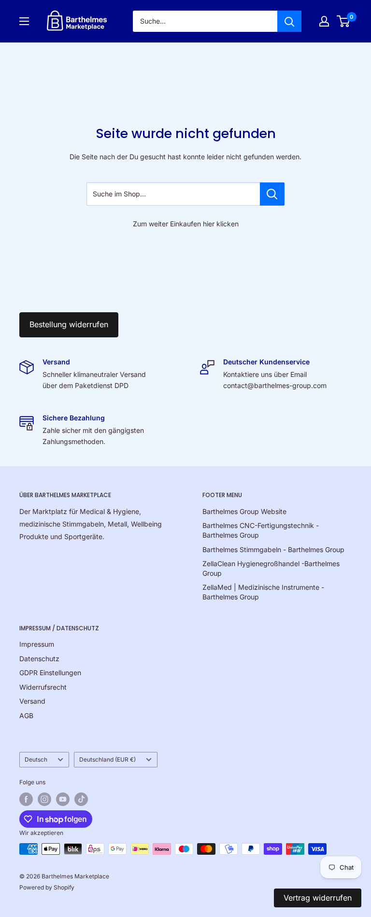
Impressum (36, 644)
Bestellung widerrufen (68, 324)
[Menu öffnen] (24, 21)
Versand (32, 701)
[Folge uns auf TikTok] (81, 799)
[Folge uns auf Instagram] (44, 799)
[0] (344, 21)
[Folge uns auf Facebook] (26, 799)
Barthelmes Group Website (244, 511)
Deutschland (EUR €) (107, 759)
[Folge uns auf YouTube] (63, 799)
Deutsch (36, 759)
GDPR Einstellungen (50, 672)
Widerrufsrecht (43, 687)
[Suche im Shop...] (272, 194)
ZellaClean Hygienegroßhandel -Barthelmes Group (271, 568)
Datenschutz (39, 658)
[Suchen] (289, 21)
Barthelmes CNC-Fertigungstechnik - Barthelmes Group (260, 530)
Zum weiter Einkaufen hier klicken (186, 224)
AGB (26, 715)
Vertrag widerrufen (318, 898)
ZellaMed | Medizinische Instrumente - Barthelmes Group (263, 592)
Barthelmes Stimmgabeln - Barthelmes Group (273, 549)
